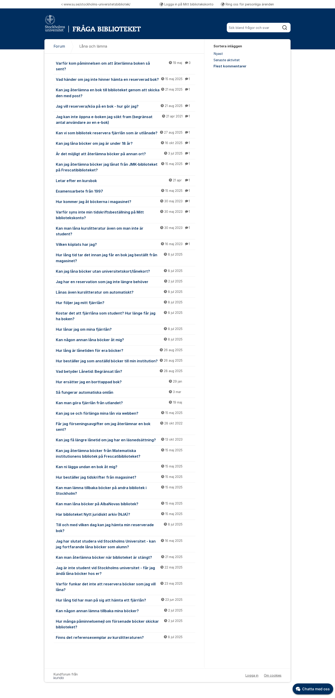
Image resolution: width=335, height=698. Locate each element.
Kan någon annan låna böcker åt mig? (119, 340)
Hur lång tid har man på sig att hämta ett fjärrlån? (119, 600)
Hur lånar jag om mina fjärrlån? (119, 329)
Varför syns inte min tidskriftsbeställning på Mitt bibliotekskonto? (123, 215)
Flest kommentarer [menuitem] (230, 66)
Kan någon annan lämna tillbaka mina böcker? (119, 611)
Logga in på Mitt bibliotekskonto (189, 4)
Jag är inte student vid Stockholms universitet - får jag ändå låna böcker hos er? (119, 571)
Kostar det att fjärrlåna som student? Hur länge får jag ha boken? (119, 316)
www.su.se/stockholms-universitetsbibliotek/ (97, 4)
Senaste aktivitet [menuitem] (227, 60)
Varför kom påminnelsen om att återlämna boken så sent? (123, 66)
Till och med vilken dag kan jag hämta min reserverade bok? (119, 528)
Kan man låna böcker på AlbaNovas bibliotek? (119, 504)
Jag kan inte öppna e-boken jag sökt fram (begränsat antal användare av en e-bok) (123, 119)
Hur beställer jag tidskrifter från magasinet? (119, 477)
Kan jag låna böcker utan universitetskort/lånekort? (119, 271)
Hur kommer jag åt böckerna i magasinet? (123, 201)
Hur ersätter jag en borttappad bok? (119, 382)
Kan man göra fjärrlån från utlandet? (119, 403)
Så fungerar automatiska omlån (118, 392)
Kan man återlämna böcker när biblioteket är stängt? (119, 557)
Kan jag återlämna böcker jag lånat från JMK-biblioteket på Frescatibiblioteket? (123, 167)
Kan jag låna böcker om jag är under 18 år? (123, 143)
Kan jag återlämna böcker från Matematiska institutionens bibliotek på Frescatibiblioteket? (119, 453)
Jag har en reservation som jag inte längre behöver (119, 281)
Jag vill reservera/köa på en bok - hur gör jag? (123, 106)
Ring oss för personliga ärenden (250, 4)
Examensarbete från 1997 (123, 191)
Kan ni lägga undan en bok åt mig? (119, 466)
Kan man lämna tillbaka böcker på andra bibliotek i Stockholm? (119, 490)
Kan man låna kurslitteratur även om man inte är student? (123, 231)
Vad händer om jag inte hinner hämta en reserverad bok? (123, 79)
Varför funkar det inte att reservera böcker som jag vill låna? (119, 587)
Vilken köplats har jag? (123, 244)
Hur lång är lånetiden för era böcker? (119, 350)
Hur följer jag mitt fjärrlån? (119, 302)
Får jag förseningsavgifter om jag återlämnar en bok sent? (119, 426)
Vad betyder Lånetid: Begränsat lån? (119, 371)
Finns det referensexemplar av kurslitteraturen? (119, 637)
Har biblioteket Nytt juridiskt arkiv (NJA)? (119, 514)
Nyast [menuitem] (218, 54)
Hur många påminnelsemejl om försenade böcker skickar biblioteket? (119, 624)
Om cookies (272, 675)
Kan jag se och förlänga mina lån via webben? (119, 413)
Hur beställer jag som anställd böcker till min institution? (119, 361)
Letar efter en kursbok (123, 180)
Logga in (251, 675)
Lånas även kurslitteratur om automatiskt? (119, 292)
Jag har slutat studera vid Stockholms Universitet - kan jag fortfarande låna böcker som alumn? (119, 544)
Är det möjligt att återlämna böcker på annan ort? (123, 154)
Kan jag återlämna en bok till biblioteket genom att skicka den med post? (123, 93)
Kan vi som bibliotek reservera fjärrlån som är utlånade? (123, 133)
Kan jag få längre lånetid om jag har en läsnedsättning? (119, 440)
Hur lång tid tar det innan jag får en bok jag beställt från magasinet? (119, 258)
